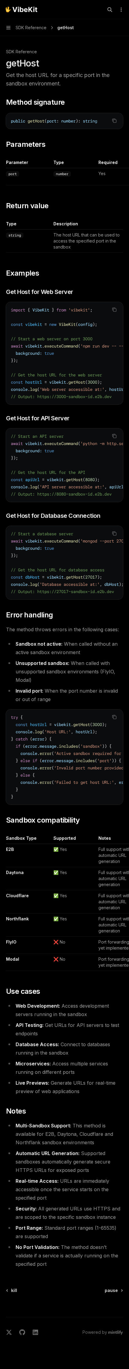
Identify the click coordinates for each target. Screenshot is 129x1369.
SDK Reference (21, 51)
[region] (64, 172)
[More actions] (121, 9)
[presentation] (64, 121)
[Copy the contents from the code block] (114, 121)
